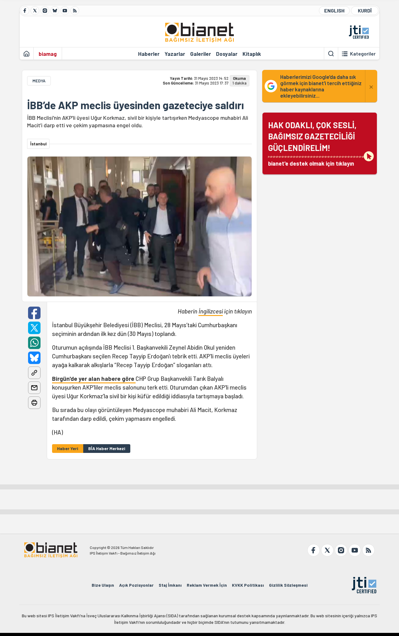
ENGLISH (334, 10)
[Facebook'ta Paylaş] (34, 313)
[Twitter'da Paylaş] (34, 328)
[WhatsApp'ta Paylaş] (34, 343)
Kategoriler (363, 53)
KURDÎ (365, 10)
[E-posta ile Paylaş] (34, 387)
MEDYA (39, 80)
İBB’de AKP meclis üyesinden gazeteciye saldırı (135, 105)
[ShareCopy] (34, 373)
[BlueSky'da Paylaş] (34, 358)
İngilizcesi (211, 311)
